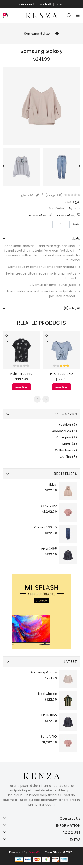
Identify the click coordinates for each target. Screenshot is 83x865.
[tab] (41, 238)
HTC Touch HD (61, 374)
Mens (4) (69, 444)
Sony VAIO (49, 506)
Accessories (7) (64, 431)
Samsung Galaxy (37, 33)
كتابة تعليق (27, 195)
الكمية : (76, 224)
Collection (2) (66, 450)
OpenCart (36, 852)
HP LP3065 (49, 548)
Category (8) (66, 437)
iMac (53, 484)
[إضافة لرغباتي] (47, 335)
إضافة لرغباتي (66, 215)
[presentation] (4, 166)
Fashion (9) (68, 425)
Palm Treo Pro (21, 374)
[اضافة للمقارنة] (47, 342)
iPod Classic (47, 694)
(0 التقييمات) (54, 195)
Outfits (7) (68, 457)
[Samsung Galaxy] (41, 107)
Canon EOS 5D (45, 527)
